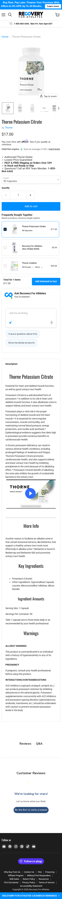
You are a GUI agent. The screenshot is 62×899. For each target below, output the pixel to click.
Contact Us (29, 872)
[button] (31, 895)
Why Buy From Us (12, 872)
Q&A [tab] (39, 744)
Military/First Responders (39, 875)
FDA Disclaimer (11, 882)
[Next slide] (58, 108)
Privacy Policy (28, 882)
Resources (44, 879)
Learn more (54, 149)
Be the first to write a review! (31, 809)
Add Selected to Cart (46, 281)
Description (11, 364)
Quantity (6, 188)
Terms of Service (47, 882)
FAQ (40, 872)
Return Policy (29, 879)
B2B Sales (14, 879)
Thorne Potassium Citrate (34, 226)
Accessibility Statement (31, 886)
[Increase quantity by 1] (30, 195)
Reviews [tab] (25, 744)
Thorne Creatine (29, 263)
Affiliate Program (15, 875)
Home (5, 36)
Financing (49, 872)
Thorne (9, 127)
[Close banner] (59, 5)
